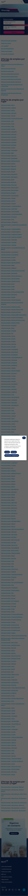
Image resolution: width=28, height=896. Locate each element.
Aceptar (7, 452)
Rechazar (13, 452)
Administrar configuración (11, 455)
